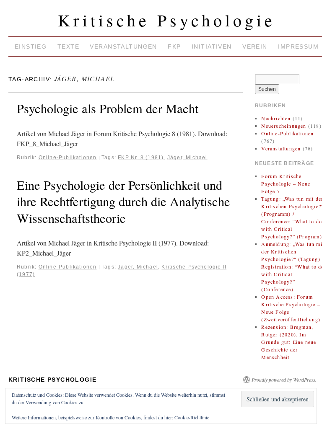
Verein (254, 46)
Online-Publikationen (68, 157)
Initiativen (212, 46)
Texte (68, 46)
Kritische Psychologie (166, 20)
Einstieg (31, 46)
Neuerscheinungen (283, 125)
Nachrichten (276, 118)
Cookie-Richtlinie (191, 417)
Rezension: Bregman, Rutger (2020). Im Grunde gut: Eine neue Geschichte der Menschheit (288, 341)
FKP (174, 46)
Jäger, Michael (187, 157)
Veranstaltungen (123, 46)
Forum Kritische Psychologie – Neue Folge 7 (285, 183)
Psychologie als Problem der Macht (107, 108)
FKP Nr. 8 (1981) (141, 157)
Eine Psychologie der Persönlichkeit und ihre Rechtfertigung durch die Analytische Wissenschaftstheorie (123, 201)
